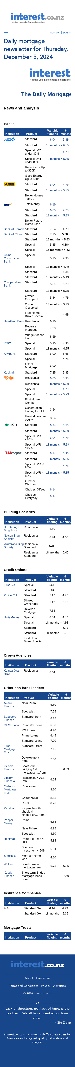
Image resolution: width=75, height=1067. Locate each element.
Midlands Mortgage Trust (10, 789)
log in (67, 32)
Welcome (10, 864)
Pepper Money (8, 821)
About (29, 978)
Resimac (10, 838)
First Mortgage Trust (10, 749)
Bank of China (13, 234)
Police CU (10, 595)
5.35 (65, 453)
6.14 (53, 453)
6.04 (53, 139)
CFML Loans (12, 725)
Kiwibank (10, 353)
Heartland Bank (14, 321)
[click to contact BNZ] (8, 205)
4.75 (65, 465)
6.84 (53, 425)
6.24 (53, 496)
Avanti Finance (9, 704)
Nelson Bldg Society (12, 537)
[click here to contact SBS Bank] (9, 378)
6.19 (53, 204)
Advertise (59, 986)
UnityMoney (12, 617)
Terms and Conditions (23, 986)
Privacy (45, 986)
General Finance (9, 767)
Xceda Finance (9, 874)
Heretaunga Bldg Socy (11, 528)
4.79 (65, 152)
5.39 (65, 139)
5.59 (65, 425)
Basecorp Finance (10, 718)
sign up (54, 32)
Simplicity (10, 855)
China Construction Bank (12, 258)
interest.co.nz (13, 1034)
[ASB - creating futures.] (9, 185)
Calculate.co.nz (56, 1034)
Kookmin (9, 372)
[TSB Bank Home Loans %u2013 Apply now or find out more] (11, 425)
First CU (9, 585)
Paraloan (9, 808)
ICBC (7, 343)
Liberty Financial (10, 779)
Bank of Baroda (14, 229)
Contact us (43, 978)
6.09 (53, 210)
